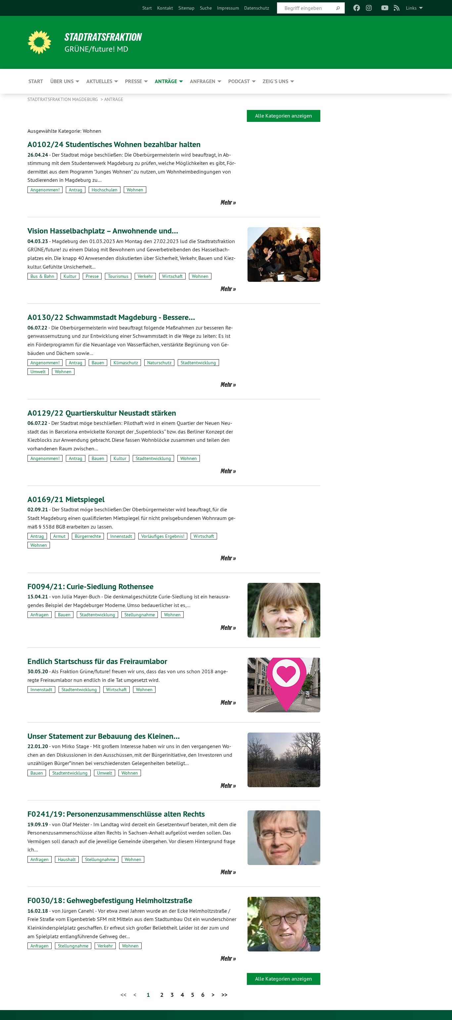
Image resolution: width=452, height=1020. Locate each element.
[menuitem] (147, 8)
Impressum (228, 8)
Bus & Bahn (42, 276)
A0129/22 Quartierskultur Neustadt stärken (101, 413)
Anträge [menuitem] (166, 81)
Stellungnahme (139, 615)
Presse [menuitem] (133, 81)
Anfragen (39, 615)
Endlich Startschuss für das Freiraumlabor (97, 661)
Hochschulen (104, 190)
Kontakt (165, 8)
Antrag (75, 190)
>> (224, 994)
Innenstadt (121, 536)
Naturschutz (159, 363)
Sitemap (186, 8)
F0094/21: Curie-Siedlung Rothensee (90, 586)
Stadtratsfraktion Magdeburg (63, 99)
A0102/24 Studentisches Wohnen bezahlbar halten (114, 144)
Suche (206, 8)
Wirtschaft (172, 276)
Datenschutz (256, 8)
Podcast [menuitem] (239, 81)
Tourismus (118, 276)
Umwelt (38, 372)
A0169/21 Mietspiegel (66, 499)
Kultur (70, 276)
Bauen (98, 363)
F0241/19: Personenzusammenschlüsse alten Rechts (116, 814)
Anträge (113, 99)
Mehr (226, 202)
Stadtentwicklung (198, 363)
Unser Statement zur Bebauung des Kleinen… (103, 736)
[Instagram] (369, 8)
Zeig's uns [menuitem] (275, 81)
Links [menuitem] (411, 8)
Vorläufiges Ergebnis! (162, 536)
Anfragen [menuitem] (202, 81)
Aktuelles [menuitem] (99, 81)
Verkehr (145, 276)
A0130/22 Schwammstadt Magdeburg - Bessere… (111, 317)
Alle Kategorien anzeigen (283, 115)
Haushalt (67, 859)
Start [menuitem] (35, 81)
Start (147, 8)
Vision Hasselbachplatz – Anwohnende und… (102, 231)
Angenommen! (45, 190)
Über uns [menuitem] (61, 81)
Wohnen (135, 190)
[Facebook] (357, 8)
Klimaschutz (125, 363)
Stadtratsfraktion (103, 37)
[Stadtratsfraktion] (39, 42)
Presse (92, 276)
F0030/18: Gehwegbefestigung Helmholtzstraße (109, 900)
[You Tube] (385, 8)
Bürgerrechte (88, 536)
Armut (59, 536)
